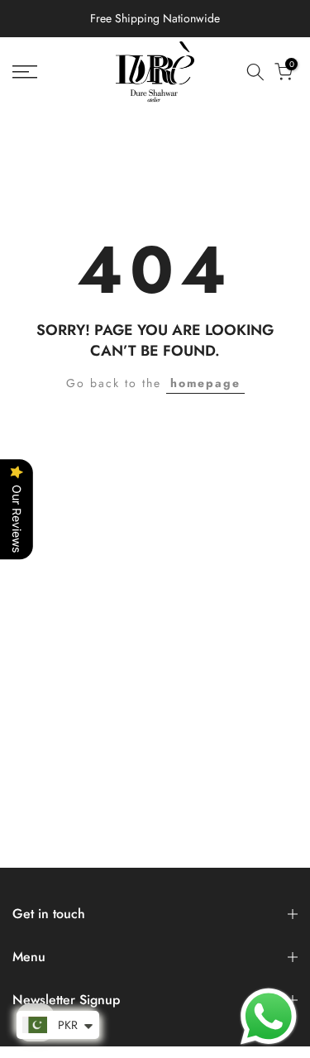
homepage (205, 383)
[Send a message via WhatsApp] (269, 1017)
